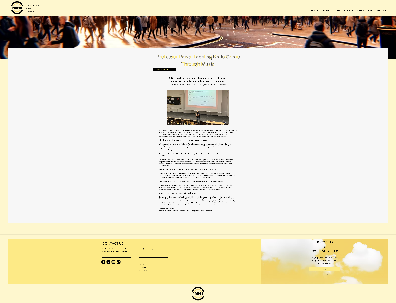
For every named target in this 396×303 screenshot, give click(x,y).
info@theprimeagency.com (150, 249)
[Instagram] (113, 262)
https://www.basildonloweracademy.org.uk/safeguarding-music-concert (185, 211)
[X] (108, 262)
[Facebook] (103, 262)
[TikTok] (119, 262)
